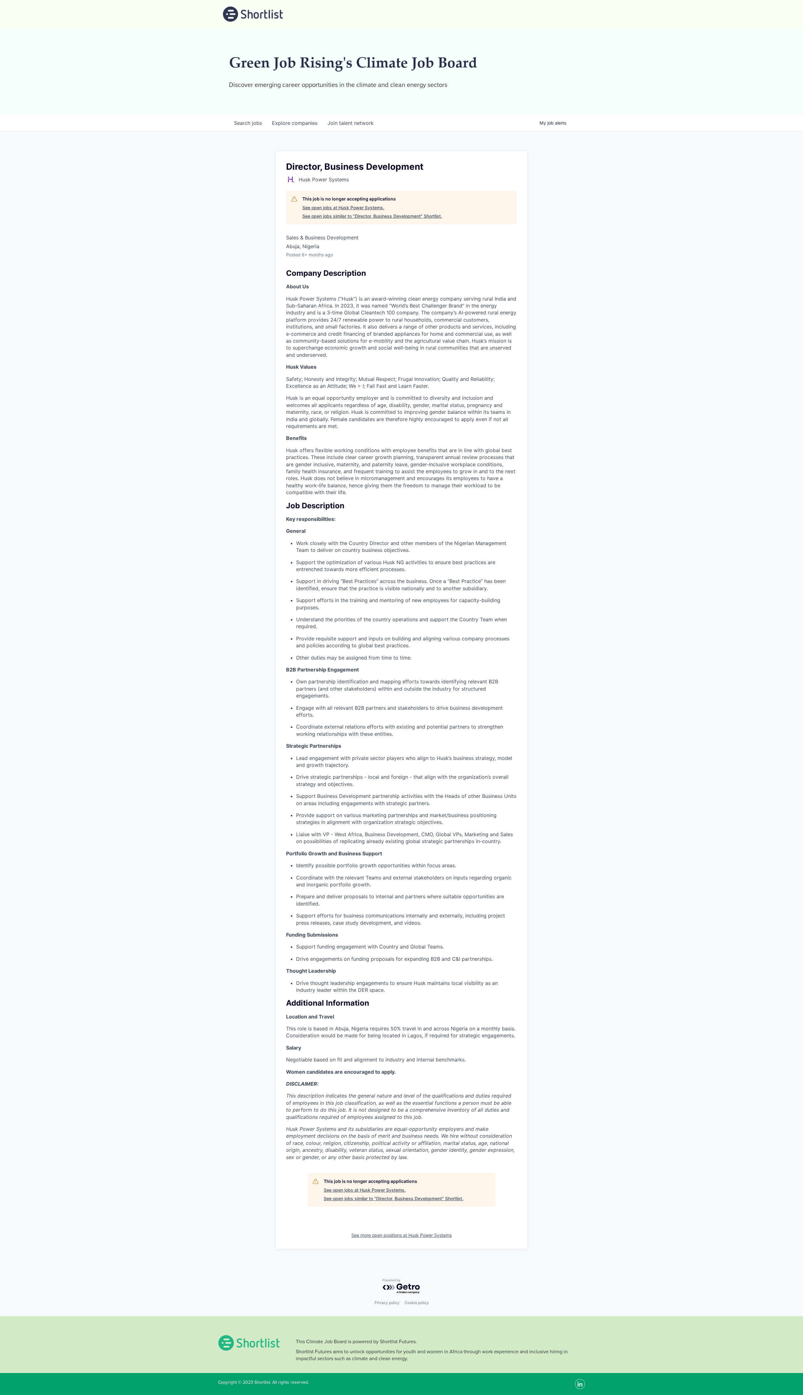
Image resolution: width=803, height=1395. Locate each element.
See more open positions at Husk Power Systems (401, 1235)
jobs (248, 123)
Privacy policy (387, 1302)
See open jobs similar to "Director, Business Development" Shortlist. (372, 216)
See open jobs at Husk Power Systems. (343, 207)
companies (294, 123)
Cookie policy (417, 1302)
